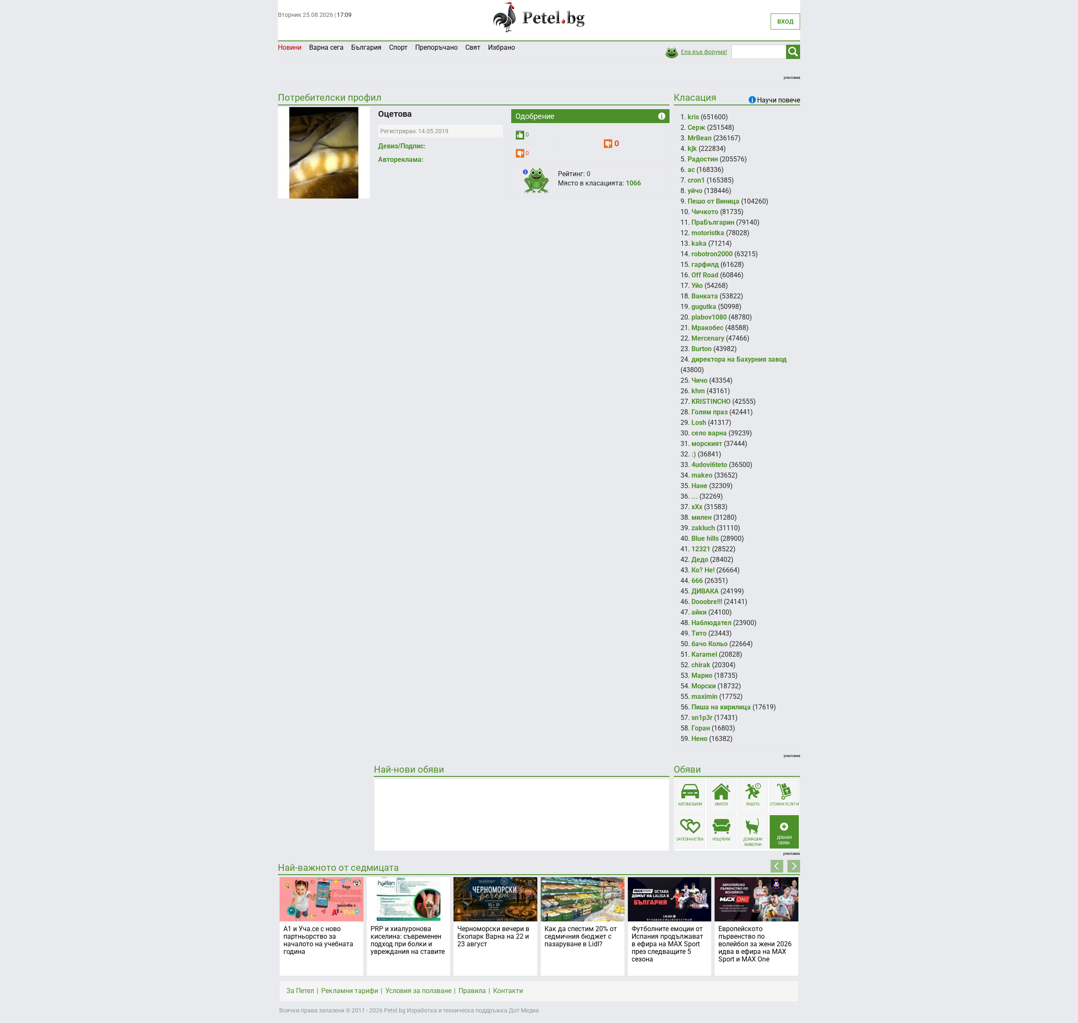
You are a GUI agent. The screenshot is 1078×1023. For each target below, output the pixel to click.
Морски (703, 686)
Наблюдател (711, 623)
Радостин (703, 159)
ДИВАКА (705, 591)
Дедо (699, 560)
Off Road (704, 275)
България (366, 47)
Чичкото (704, 212)
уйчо (695, 191)
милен (701, 517)
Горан (700, 728)
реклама (792, 77)
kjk (692, 149)
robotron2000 (712, 254)
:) (693, 454)
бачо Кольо (709, 644)
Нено (699, 739)
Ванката (704, 296)
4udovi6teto (709, 465)
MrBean (700, 138)
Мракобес (707, 328)
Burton (701, 349)
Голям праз (709, 412)
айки (699, 612)
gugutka (703, 307)
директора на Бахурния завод (739, 359)
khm (698, 391)
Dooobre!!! (706, 602)
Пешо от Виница (713, 201)
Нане (699, 486)
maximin (704, 697)
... (694, 496)
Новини (290, 47)
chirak (700, 665)
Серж (696, 128)
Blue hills (705, 538)
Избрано (501, 47)
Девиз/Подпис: (402, 146)
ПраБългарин (712, 222)
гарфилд (705, 264)
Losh (698, 423)
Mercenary (707, 338)
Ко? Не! (703, 570)
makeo (701, 475)
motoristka (707, 233)
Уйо (697, 286)
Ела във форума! (704, 51)
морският (706, 444)
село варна (709, 433)
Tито (699, 633)
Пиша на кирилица (721, 707)
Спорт (398, 47)
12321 (700, 549)
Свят (472, 47)
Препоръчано (436, 47)
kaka (699, 243)
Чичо (699, 380)
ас (691, 170)
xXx (696, 507)
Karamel (704, 654)
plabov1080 (709, 317)
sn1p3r (701, 718)
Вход (785, 21)
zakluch (703, 528)
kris (693, 117)
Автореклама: (401, 160)
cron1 (696, 180)
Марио (701, 675)
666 (697, 581)
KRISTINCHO (711, 401)
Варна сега (326, 47)
